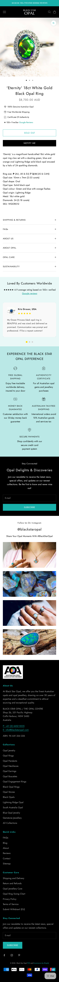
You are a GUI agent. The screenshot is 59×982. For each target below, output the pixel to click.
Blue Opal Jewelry (11, 812)
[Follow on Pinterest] (19, 955)
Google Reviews (26, 122)
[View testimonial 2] (29, 342)
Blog (5, 843)
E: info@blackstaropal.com (16, 729)
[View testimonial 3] (32, 342)
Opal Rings (8, 755)
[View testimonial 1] (26, 342)
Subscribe (29, 507)
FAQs (5, 837)
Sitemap (7, 863)
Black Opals (8, 797)
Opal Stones (9, 792)
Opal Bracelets (10, 776)
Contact (6, 858)
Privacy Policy (9, 899)
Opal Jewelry (9, 750)
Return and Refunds (12, 883)
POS (28, 963)
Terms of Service (10, 904)
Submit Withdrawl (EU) (14, 909)
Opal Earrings (9, 771)
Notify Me (30, 143)
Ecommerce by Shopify (41, 963)
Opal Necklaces (10, 766)
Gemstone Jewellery (12, 817)
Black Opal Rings (11, 786)
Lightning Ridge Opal (13, 802)
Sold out (29, 132)
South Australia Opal (13, 807)
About (6, 848)
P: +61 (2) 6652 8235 (13, 726)
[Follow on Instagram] (11, 955)
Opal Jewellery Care (12, 888)
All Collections (10, 823)
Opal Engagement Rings (14, 781)
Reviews (6, 853)
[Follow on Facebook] (4, 955)
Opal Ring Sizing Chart (14, 893)
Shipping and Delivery (13, 878)
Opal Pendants (10, 761)
